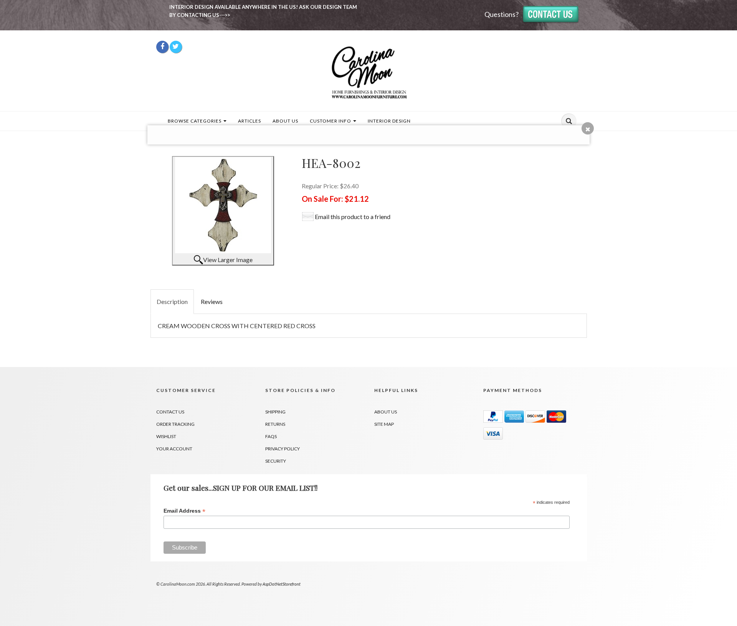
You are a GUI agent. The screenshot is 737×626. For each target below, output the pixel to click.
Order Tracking (175, 424)
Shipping (275, 412)
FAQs (271, 436)
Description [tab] (172, 301)
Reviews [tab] (212, 301)
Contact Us (170, 412)
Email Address (184, 511)
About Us (285, 121)
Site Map (384, 424)
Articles (249, 121)
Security (275, 461)
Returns (275, 424)
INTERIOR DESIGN (389, 121)
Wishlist (166, 436)
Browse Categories (195, 121)
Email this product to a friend (352, 216)
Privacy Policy (282, 449)
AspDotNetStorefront (282, 583)
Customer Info (331, 121)
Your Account (174, 449)
